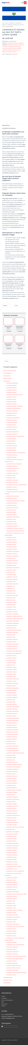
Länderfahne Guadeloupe (12, 556)
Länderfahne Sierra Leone (12, 845)
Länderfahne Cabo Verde (12, 473)
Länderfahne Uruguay (11, 942)
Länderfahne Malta (10, 702)
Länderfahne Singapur (11, 850)
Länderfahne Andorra (11, 397)
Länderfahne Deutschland (12, 496)
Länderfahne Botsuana (11, 455)
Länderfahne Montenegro (12, 729)
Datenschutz (4, 1004)
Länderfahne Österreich (12, 776)
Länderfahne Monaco (11, 725)
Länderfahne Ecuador (11, 505)
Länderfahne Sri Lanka (11, 861)
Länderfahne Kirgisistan (12, 639)
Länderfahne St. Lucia (11, 868)
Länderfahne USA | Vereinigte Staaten (15, 944)
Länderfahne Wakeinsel (11, 963)
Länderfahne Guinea (11, 565)
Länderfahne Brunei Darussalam (14, 463)
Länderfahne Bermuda (11, 445)
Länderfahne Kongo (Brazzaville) (14, 651)
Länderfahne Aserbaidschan (13, 417)
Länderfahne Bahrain (11, 429)
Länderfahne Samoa (11, 820)
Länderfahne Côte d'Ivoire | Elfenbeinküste (16, 484)
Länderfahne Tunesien (11, 919)
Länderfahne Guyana (11, 570)
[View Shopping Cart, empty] (22, 2)
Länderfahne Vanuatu (11, 949)
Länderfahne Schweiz (11, 836)
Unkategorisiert (7, 982)
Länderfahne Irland (10, 590)
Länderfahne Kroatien (11, 658)
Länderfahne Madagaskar (12, 688)
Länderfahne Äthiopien (11, 420)
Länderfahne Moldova (11, 722)
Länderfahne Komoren (11, 648)
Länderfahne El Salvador (12, 43)
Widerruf (3, 1005)
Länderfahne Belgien (11, 438)
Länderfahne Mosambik (12, 734)
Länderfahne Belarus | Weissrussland (15, 436)
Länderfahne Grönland (11, 553)
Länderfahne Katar (10, 634)
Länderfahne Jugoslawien (12, 614)
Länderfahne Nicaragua (12, 748)
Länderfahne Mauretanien (12, 711)
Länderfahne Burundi (11, 470)
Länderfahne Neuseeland (12, 746)
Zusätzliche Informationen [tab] (9, 128)
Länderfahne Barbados (11, 434)
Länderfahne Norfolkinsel (12, 769)
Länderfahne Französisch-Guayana (14, 528)
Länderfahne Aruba (10, 415)
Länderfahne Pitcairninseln (12, 799)
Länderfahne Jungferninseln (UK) (14, 616)
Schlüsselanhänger (7, 977)
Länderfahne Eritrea (11, 510)
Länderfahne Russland (11, 813)
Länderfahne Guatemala (12, 560)
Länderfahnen (11, 23)
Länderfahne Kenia (10, 637)
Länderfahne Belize (11, 441)
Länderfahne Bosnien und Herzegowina (15, 452)
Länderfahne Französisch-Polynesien (15, 530)
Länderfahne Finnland (11, 523)
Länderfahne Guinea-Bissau (13, 567)
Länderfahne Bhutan (11, 448)
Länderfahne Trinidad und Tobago (14, 910)
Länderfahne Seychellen (12, 843)
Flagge (19, 46)
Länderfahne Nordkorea (12, 762)
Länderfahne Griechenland (12, 551)
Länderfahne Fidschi (11, 521)
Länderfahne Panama (11, 787)
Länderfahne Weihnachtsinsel (13, 967)
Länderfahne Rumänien (12, 810)
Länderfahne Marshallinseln (12, 706)
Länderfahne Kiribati (11, 641)
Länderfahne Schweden (12, 834)
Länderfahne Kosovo (11, 655)
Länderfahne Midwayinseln (12, 718)
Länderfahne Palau (10, 785)
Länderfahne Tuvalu (11, 928)
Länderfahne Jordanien (11, 611)
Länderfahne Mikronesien (12, 720)
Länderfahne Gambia (11, 539)
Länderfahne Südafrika (11, 877)
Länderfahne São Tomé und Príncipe (15, 827)
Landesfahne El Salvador (13, 50)
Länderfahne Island (11, 593)
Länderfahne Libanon (11, 671)
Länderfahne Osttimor (11, 778)
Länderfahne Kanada (11, 627)
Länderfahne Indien (11, 581)
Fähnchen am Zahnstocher (9, 370)
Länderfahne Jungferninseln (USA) (14, 618)
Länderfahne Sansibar (11, 824)
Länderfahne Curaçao (11, 487)
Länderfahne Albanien (11, 387)
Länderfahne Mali (10, 699)
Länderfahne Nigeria (11, 757)
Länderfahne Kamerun (11, 625)
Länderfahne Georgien (11, 542)
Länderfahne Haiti (10, 572)
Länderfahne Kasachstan (12, 632)
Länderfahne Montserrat (12, 732)
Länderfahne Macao (11, 685)
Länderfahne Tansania (11, 896)
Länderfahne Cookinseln (12, 480)
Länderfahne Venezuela (12, 954)
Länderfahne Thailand (11, 898)
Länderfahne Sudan (11, 880)
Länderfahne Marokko (11, 704)
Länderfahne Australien (11, 422)
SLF (19, 50)
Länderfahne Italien (11, 600)
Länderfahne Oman (11, 773)
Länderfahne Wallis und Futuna (13, 965)
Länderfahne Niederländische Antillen (15, 753)
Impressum (4, 998)
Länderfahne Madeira (11, 690)
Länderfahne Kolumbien (12, 646)
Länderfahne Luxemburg (12, 683)
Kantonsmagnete (7, 378)
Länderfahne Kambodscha (12, 623)
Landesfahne (5, 50)
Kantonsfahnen (7, 375)
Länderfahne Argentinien (12, 410)
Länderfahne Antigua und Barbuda (14, 406)
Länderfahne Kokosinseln (12, 644)
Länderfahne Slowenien (12, 855)
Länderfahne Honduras (11, 577)
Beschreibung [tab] (5, 125)
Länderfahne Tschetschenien (13, 917)
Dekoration (21, 44)
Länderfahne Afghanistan (12, 383)
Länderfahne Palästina (11, 783)
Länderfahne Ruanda (11, 808)
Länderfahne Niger (10, 755)
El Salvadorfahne (10, 46)
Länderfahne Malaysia (11, 695)
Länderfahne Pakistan (11, 780)
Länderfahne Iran (10, 588)
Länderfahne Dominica (11, 498)
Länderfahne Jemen (11, 607)
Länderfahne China (10, 477)
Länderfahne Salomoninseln (13, 815)
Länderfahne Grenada (11, 549)
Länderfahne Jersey (11, 609)
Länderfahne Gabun (11, 537)
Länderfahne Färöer (11, 519)
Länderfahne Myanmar (11, 736)
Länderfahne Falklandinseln (12, 517)
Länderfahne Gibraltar (11, 546)
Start (3, 23)
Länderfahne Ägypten (11, 385)
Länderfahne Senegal (11, 838)
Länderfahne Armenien (11, 413)
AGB (2, 1002)
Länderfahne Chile (10, 475)
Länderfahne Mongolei (11, 727)
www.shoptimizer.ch (6, 1043)
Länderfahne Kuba (10, 660)
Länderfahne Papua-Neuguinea (13, 790)
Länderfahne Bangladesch (12, 431)
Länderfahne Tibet (10, 901)
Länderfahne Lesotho (11, 667)
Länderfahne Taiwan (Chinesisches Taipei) (16, 894)
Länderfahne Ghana (11, 544)
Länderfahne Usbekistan (12, 947)
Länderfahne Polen (10, 801)
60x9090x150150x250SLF (13, 44)
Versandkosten (14, 54)
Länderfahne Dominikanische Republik (15, 500)
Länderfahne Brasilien (11, 457)
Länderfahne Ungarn (11, 935)
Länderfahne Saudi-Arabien (12, 831)
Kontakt (3, 996)
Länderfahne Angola (11, 399)
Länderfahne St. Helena (12, 864)
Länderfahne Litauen (11, 681)
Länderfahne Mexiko (11, 716)
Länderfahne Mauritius (11, 713)
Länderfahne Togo (10, 903)
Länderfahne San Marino (12, 822)
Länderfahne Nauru (11, 741)
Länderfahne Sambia (11, 817)
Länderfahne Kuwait (11, 662)
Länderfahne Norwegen (12, 771)
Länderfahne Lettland (11, 669)
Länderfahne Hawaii (11, 574)
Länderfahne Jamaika (11, 602)
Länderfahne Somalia (11, 857)
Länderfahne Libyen (11, 676)
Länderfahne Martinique (12, 709)
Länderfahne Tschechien (12, 914)
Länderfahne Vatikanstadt (12, 951)
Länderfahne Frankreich (12, 526)
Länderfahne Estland (11, 512)
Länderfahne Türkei (11, 921)
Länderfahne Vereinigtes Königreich (14, 958)
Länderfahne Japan (11, 604)
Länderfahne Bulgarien (11, 466)
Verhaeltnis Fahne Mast (11, 51)
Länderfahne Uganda (11, 931)
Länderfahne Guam (11, 558)
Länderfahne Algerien (11, 392)
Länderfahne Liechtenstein (12, 678)
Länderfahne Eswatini (11, 514)
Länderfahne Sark (10, 829)
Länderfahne (19, 48)
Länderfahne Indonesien (12, 583)
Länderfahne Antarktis (11, 404)
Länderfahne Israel (10, 597)
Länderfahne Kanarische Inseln (13, 630)
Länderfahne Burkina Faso (12, 468)
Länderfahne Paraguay (11, 792)
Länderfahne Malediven (12, 697)
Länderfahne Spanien (11, 859)
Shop (6, 23)
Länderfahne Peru (10, 794)
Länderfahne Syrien (11, 889)
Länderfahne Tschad (11, 912)
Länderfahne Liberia (11, 674)
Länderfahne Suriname (11, 887)
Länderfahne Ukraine (11, 933)
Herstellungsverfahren (6, 48)
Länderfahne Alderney (11, 390)
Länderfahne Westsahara (12, 970)
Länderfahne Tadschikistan (12, 891)
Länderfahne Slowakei (11, 852)
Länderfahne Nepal (10, 743)
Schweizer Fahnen (7, 980)
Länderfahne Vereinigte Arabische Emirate (16, 956)
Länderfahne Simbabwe (12, 848)
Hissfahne (14, 48)
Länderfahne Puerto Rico (12, 806)
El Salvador (4, 46)
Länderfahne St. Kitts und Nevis (13, 866)
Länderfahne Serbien (11, 841)
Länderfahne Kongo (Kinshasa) (13, 653)
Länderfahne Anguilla (11, 401)
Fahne (16, 46)
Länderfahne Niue (10, 760)
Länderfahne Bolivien (11, 450)
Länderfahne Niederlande (12, 750)
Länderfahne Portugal (11, 803)
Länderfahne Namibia (11, 739)
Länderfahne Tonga (11, 907)
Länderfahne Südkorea (11, 882)
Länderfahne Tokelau (11, 905)
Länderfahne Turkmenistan (12, 924)
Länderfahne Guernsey (11, 563)
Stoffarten (4, 51)
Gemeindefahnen (7, 373)
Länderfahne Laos (10, 665)
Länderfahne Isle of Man (12, 595)
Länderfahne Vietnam (11, 961)
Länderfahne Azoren (11, 424)
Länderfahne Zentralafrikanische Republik (16, 972)
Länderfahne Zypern (11, 974)
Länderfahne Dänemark (12, 489)
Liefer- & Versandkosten (7, 1000)
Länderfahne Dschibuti (11, 503)
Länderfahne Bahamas (11, 427)
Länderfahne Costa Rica (12, 482)
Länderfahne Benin (10, 443)
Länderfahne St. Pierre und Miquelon (15, 871)
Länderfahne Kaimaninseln (12, 621)
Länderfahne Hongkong (12, 579)
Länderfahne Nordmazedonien (13, 766)
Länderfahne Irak (10, 586)
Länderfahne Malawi (11, 692)
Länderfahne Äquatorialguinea (13, 408)
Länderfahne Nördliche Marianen (14, 764)
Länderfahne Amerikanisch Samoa (14, 394)
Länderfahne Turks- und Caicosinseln (15, 926)
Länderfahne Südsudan (11, 884)
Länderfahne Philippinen (12, 797)
